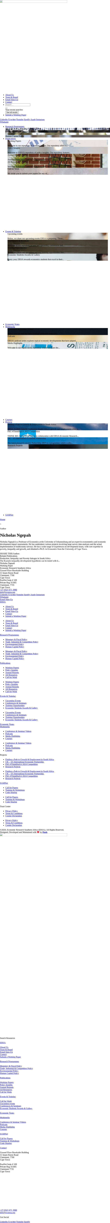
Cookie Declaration (13, 816)
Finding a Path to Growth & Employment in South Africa (29, 759)
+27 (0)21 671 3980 (8, 590)
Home (2, 519)
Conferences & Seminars (15, 703)
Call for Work (11, 677)
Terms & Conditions (14, 813)
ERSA (3, 602)
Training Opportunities (15, 705)
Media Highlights (12, 736)
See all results (12, 112)
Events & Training (8, 696)
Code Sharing (11, 792)
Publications (5, 663)
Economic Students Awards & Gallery (21, 708)
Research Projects (12, 767)
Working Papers (12, 668)
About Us (9, 606)
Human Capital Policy (14, 647)
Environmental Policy (14, 644)
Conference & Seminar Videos (18, 731)
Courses (8, 738)
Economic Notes (7, 724)
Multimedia (5, 727)
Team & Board (11, 609)
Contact (8, 614)
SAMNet (4, 783)
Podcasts (9, 734)
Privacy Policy (11, 811)
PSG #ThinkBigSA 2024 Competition (21, 764)
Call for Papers (11, 788)
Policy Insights (11, 670)
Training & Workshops (15, 790)
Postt (45, 832)
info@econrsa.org (7, 592)
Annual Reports (12, 672)
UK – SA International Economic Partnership (24, 762)
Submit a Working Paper (15, 616)
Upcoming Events (13, 701)
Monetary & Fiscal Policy (16, 639)
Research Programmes (9, 635)
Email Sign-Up (11, 611)
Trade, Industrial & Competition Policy (21, 642)
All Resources (11, 675)
